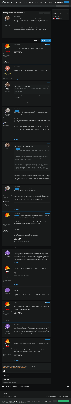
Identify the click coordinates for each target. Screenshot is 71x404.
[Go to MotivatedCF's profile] (59, 18)
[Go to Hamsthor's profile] (54, 18)
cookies (24, 401)
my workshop (22, 133)
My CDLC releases (16, 133)
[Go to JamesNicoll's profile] (55, 18)
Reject (55, 401)
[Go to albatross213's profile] (7, 110)
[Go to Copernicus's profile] (7, 252)
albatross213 (7, 114)
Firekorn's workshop (17, 51)
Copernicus (7, 256)
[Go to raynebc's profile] (7, 68)
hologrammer (6, 122)
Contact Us (10, 396)
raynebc (7, 72)
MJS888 (7, 21)
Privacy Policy (5, 396)
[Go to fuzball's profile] (56, 18)
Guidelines (15, 401)
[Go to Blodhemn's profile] (58, 18)
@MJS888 (17, 111)
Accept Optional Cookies (64, 401)
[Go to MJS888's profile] (7, 18)
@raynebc (17, 215)
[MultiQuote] (14, 63)
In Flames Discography (18, 52)
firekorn (7, 49)
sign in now (25, 366)
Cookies (14, 396)
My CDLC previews (16, 134)
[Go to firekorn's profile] (7, 46)
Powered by (64, 396)
